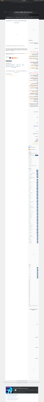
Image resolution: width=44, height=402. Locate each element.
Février (30, 276)
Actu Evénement (30, 174)
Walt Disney (30, 182)
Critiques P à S (30, 162)
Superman (30, 195)
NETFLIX (32, 17)
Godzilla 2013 (30, 242)
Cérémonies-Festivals (31, 201)
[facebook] (22, 0)
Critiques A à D (30, 158)
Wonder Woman (30, 226)
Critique (37, 117)
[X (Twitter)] (23, 0)
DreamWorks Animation (31, 207)
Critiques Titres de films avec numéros (33, 165)
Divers (29, 220)
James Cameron (30, 217)
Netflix (29, 191)
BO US (29, 179)
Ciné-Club (30, 238)
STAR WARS (25, 17)
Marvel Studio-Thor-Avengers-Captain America (32, 177)
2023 (29, 282)
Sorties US (30, 188)
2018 (29, 289)
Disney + (30, 204)
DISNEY (29, 17)
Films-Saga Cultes (31, 229)
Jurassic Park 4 (30, 232)
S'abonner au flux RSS (32, 149)
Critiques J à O (30, 161)
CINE (14, 17)
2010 (29, 300)
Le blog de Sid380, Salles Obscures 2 (23, 12)
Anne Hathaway (30, 235)
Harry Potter (30, 213)
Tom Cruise (30, 210)
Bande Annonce (36, 48)
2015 (29, 293)
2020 (29, 286)
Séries (29, 185)
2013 (29, 296)
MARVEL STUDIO (18, 17)
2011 (29, 299)
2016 (29, 292)
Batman (29, 194)
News (29, 171)
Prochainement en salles (9, 17)
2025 (29, 279)
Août (29, 267)
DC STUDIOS (22, 17)
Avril (29, 273)
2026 (29, 266)
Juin (29, 270)
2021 (29, 285)
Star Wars (30, 198)
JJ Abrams (30, 223)
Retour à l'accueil (16, 72)
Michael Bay (30, 216)
